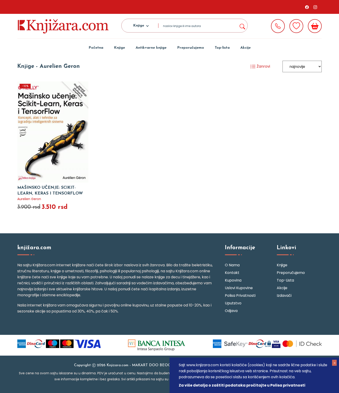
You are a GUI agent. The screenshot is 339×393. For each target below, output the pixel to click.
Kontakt (232, 272)
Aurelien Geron (29, 199)
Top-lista (222, 48)
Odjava (231, 310)
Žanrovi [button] (263, 66)
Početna (96, 48)
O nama (232, 265)
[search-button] (242, 25)
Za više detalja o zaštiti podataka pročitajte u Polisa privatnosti (242, 385)
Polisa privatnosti (240, 295)
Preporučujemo (190, 48)
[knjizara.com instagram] (315, 7)
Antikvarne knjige (151, 48)
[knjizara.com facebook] (307, 7)
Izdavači (284, 295)
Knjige (119, 48)
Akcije (245, 48)
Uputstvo (233, 303)
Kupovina (233, 280)
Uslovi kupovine (239, 288)
